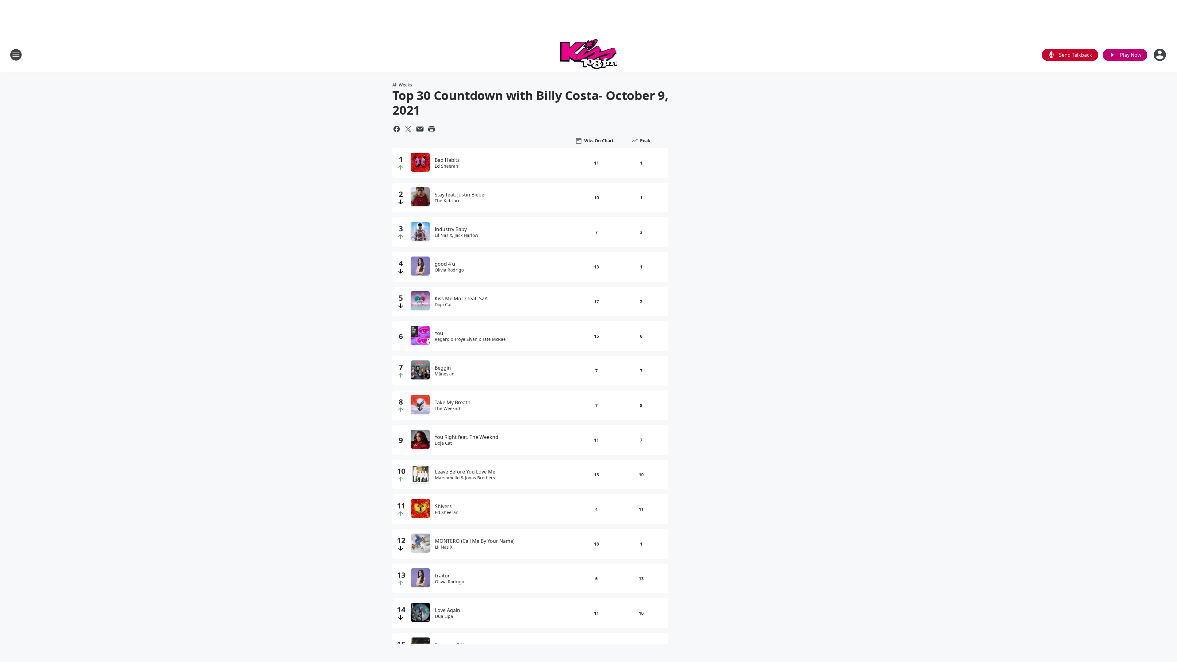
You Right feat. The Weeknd (466, 437)
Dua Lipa (444, 616)
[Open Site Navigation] (16, 55)
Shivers (443, 506)
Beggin (443, 368)
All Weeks (402, 85)
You (439, 333)
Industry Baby (451, 229)
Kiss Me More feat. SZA (461, 298)
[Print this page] (431, 129)
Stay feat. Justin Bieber (460, 195)
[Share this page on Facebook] (396, 129)
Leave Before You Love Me (465, 472)
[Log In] (1160, 55)
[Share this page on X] (408, 129)
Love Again (447, 610)
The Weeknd (447, 408)
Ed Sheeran (446, 166)
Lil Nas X (443, 547)
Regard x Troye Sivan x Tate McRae (470, 339)
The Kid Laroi (448, 201)
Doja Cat (443, 304)
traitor (442, 576)
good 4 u (445, 264)
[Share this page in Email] (420, 129)
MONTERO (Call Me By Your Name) (475, 541)
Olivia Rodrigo (449, 270)
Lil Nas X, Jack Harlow (456, 235)
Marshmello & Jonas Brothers (465, 478)
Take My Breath (452, 402)
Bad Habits (447, 160)
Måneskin (445, 374)
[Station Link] (588, 55)
